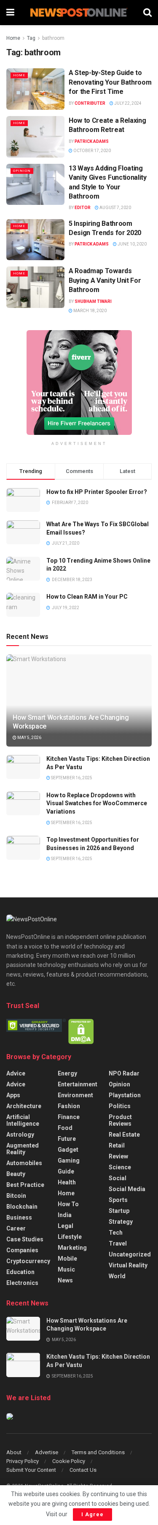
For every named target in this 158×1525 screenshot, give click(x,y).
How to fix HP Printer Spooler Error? (96, 492)
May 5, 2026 (28, 737)
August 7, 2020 (115, 207)
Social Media (127, 1189)
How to (68, 1204)
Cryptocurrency (28, 1261)
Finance (69, 1117)
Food (65, 1127)
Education (20, 1272)
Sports (118, 1200)
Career (16, 1228)
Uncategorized (130, 1254)
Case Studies (24, 1239)
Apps (13, 1095)
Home (13, 38)
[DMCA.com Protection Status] (81, 1031)
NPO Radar (124, 1073)
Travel (118, 1243)
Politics (120, 1106)
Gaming (69, 1160)
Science (120, 1167)
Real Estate (124, 1134)
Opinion (22, 171)
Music (66, 1269)
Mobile (67, 1258)
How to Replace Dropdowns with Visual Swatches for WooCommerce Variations (96, 803)
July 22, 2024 (127, 103)
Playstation (125, 1095)
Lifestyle (70, 1236)
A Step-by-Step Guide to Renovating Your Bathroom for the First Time (110, 82)
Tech (116, 1232)
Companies (22, 1250)
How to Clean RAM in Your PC (87, 596)
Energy (67, 1073)
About (13, 1452)
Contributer (90, 103)
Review (118, 1156)
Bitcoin (16, 1195)
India (65, 1215)
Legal (65, 1226)
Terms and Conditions (98, 1452)
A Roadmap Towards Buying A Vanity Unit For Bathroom (105, 280)
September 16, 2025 (71, 777)
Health (67, 1182)
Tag (31, 38)
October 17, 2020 (91, 150)
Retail (117, 1145)
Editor (83, 207)
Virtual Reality (128, 1265)
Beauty (15, 1174)
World (117, 1276)
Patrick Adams (92, 141)
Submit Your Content (31, 1470)
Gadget (68, 1149)
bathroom (53, 38)
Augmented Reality (22, 1148)
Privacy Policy (22, 1461)
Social (117, 1178)
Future (67, 1138)
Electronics (22, 1282)
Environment (75, 1095)
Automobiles (24, 1163)
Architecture (23, 1106)
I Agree (92, 1514)
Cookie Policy (68, 1461)
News (65, 1280)
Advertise (46, 1452)
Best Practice (25, 1184)
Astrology (20, 1134)
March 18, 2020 (89, 310)
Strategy (121, 1221)
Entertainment (77, 1084)
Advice (15, 1073)
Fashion (69, 1106)
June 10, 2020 (132, 244)
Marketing (72, 1247)
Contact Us (83, 1470)
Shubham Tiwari (93, 301)
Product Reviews (120, 1120)
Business (19, 1217)
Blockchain (21, 1206)
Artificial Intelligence (22, 1120)
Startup (119, 1210)
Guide (66, 1171)
